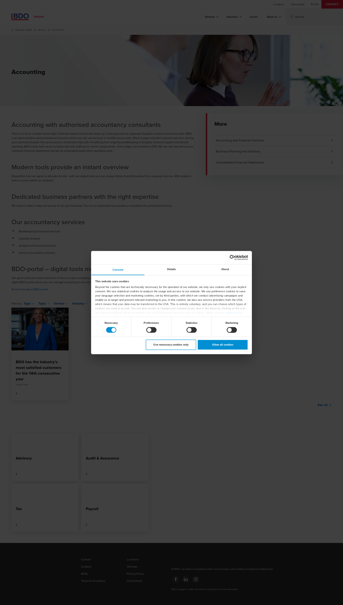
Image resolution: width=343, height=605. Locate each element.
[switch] (151, 330)
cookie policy (234, 312)
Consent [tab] (118, 269)
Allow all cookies (222, 344)
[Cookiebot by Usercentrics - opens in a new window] (232, 257)
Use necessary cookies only (170, 344)
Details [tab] (171, 269)
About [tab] (225, 269)
